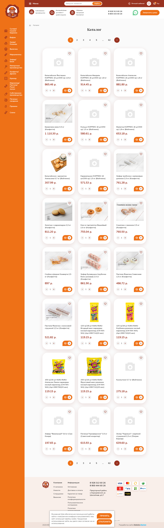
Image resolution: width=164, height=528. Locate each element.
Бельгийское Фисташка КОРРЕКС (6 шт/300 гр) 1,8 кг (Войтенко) (58, 78)
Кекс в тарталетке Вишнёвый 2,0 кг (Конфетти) (93, 226)
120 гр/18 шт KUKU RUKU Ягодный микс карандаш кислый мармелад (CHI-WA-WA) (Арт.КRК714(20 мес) (93, 329)
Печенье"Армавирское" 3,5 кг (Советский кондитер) (94, 435)
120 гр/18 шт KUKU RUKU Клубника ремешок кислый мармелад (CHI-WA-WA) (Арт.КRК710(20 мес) (128, 329)
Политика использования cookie (74, 510)
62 (109, 40)
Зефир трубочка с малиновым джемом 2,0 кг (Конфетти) (129, 177)
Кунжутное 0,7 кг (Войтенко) (129, 380)
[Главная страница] (30, 25)
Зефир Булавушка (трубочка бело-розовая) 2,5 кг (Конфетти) (93, 276)
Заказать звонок (135, 12)
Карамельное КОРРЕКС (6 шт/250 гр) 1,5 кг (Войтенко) (93, 177)
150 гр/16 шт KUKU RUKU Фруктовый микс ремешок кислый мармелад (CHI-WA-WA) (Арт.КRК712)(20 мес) (93, 383)
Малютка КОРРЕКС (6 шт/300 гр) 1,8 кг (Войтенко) (129, 128)
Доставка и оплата (75, 490)
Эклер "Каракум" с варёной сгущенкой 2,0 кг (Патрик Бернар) (128, 436)
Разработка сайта (126, 525)
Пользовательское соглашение (75, 504)
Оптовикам (72, 487)
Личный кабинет (138, 3)
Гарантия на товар (75, 494)
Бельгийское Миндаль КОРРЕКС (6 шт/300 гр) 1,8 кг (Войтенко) (94, 78)
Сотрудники (58, 494)
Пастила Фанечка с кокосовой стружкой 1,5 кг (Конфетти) (58, 327)
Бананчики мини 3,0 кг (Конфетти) (54, 128)
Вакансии (57, 497)
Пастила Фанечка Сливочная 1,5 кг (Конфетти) (128, 275)
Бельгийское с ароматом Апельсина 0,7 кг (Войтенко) (57, 177)
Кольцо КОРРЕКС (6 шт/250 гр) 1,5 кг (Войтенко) (93, 128)
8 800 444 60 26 (115, 14)
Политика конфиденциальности (76, 498)
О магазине (58, 487)
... (103, 40)
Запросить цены (150, 12)
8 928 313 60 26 (115, 11)
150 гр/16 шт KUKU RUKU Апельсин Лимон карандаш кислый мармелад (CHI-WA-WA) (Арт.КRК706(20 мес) (57, 383)
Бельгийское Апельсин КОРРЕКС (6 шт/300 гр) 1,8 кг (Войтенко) (129, 78)
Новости (56, 490)
